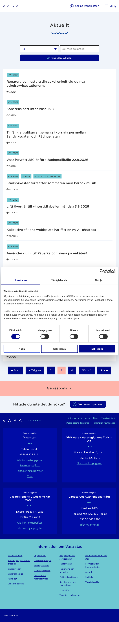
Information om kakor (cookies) (82, 418)
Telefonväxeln (66, 563)
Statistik (89, 577)
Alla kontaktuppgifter (29, 460)
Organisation (40, 555)
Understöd (64, 590)
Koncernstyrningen (42, 560)
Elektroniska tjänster (69, 577)
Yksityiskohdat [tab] (59, 280)
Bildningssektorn (41, 565)
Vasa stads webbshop (69, 595)
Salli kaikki (97, 349)
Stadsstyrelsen (14, 568)
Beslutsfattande (15, 555)
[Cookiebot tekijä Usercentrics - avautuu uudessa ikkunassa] (101, 271)
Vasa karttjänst (108, 418)
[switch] (44, 336)
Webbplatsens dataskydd (77, 422)
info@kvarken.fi (89, 524)
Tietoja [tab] (98, 280)
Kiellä (22, 349)
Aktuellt (89, 572)
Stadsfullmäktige (15, 573)
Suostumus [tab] (20, 280)
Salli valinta (59, 349)
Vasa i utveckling (93, 582)
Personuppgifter (30, 465)
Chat (30, 476)
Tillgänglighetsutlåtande (104, 422)
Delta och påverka (16, 583)
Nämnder (12, 578)
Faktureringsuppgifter (30, 471)
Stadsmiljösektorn (42, 570)
